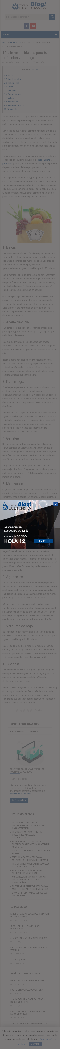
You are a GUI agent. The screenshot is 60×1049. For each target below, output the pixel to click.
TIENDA (42, 541)
